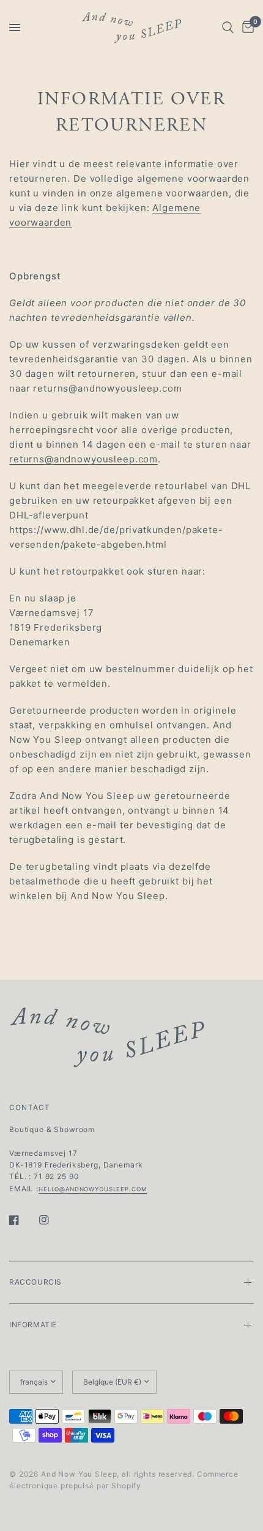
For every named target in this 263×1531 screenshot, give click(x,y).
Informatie (33, 1324)
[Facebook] (22, 1220)
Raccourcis (35, 1281)
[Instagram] (52, 1220)
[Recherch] (228, 27)
